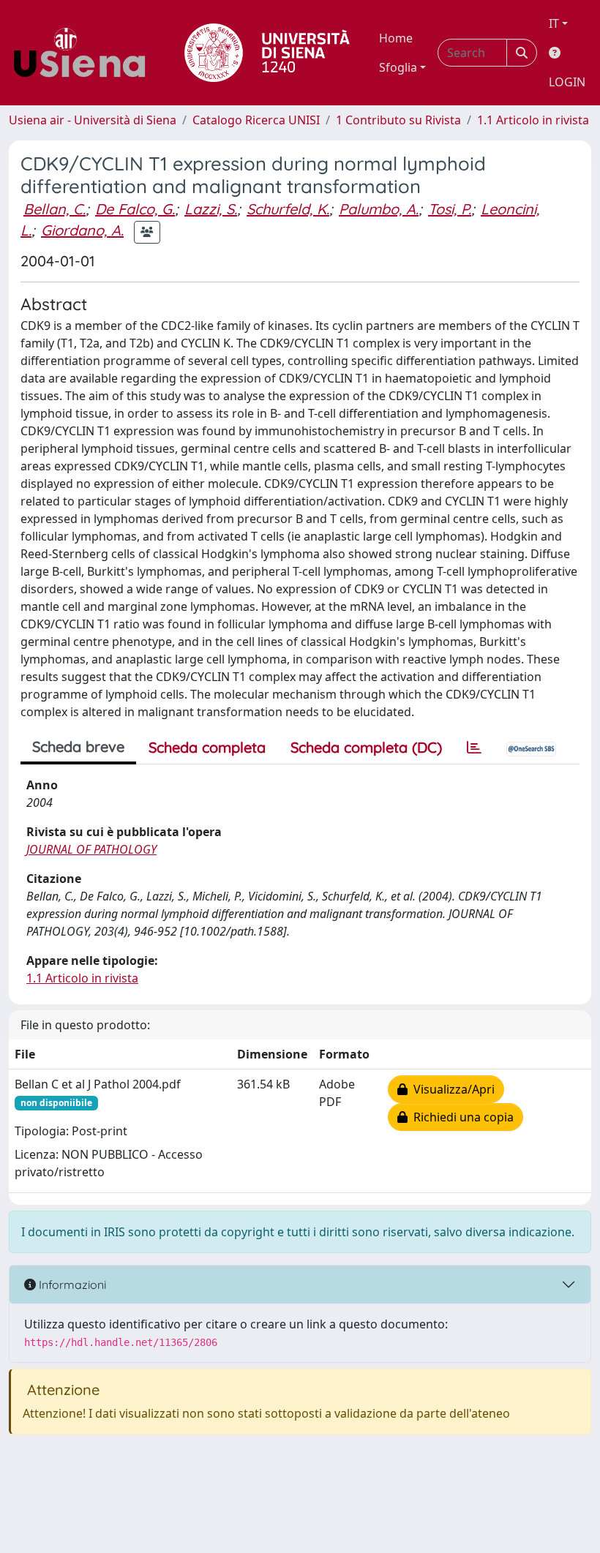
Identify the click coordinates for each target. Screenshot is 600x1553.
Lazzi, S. (210, 209)
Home (396, 38)
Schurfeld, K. (288, 209)
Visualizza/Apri (451, 1089)
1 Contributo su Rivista (398, 120)
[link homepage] (85, 52)
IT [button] (554, 23)
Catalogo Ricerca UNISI (256, 120)
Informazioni (71, 1284)
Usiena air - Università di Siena (92, 120)
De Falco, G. (135, 209)
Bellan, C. (54, 209)
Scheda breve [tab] (78, 746)
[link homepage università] (267, 52)
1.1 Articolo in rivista (533, 120)
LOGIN (567, 82)
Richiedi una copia (461, 1117)
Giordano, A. (82, 230)
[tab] (474, 747)
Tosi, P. (449, 209)
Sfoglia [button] (398, 67)
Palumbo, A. (379, 209)
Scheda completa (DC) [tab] (366, 747)
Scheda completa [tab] (207, 747)
